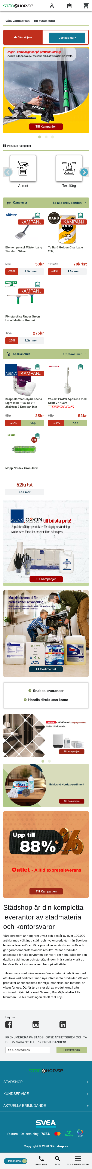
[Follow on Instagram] (36, 1026)
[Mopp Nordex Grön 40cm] (24, 450)
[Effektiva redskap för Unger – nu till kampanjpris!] (46, 90)
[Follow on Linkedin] (62, 1026)
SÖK (57, 1164)
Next (84, 172)
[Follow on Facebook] (8, 1026)
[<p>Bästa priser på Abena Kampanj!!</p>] (46, 542)
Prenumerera (72, 1049)
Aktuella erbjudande (46, 1105)
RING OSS (41, 1164)
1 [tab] (39, 137)
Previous (8, 172)
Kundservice (46, 1094)
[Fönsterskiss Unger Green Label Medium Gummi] (24, 298)
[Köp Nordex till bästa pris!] (46, 785)
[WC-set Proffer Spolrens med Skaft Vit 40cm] (67, 381)
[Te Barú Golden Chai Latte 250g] (67, 229)
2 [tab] (46, 137)
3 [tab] (52, 137)
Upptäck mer (66, 37)
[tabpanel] (46, 90)
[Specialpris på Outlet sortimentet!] (46, 854)
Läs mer (24, 492)
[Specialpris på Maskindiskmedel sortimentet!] (46, 633)
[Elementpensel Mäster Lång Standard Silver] (24, 229)
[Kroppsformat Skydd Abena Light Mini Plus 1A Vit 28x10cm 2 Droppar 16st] (24, 381)
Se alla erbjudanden (68, 202)
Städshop (46, 1082)
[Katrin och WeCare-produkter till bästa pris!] (46, 735)
